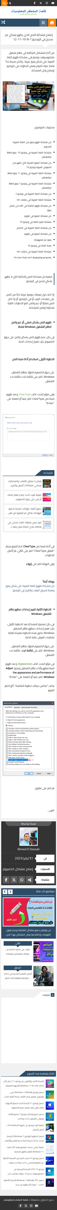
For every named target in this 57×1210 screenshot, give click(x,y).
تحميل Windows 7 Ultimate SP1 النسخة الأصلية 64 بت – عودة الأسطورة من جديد (24, 1182)
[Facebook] (6, 880)
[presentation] (10, 891)
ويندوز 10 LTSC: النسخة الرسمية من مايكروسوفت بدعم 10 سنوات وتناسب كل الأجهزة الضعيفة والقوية (26, 1171)
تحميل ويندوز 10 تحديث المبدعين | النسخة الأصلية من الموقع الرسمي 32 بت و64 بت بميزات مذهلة (23, 1160)
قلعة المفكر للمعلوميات (15, 1200)
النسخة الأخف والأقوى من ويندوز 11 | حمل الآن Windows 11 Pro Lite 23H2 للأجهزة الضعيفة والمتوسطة (23, 1083)
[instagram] (47, 3)
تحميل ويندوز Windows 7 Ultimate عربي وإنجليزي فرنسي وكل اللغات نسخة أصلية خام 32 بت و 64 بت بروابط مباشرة (23, 1094)
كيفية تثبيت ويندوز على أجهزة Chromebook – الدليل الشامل (25, 1127)
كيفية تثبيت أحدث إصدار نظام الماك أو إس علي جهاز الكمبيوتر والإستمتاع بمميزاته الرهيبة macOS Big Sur (24, 497)
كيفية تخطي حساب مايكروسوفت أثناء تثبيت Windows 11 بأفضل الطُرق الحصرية (25, 1149)
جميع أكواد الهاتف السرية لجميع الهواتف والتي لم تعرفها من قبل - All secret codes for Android (24, 510)
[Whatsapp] (21, 880)
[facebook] (35, 3)
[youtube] (53, 3)
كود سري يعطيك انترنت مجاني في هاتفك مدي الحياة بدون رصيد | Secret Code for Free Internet (24, 524)
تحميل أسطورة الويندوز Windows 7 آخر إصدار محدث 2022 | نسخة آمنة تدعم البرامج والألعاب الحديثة (24, 1138)
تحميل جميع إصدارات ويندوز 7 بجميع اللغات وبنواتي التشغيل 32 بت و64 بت (26, 1116)
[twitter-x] (41, 3)
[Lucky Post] (3, 23)
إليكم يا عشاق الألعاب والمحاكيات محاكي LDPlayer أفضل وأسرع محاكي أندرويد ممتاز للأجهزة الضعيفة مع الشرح (24, 483)
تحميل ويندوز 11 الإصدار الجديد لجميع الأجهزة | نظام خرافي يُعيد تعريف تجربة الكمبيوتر (24, 1105)
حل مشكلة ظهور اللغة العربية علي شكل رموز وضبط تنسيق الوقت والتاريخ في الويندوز (30, 588)
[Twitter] (13, 880)
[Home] (52, 23)
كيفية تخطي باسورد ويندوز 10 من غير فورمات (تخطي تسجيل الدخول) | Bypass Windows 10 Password (28, 932)
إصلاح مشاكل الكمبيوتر (18, 869)
